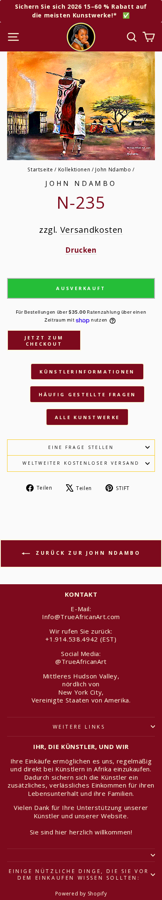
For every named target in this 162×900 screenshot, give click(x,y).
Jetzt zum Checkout (44, 340)
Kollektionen (74, 169)
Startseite (40, 169)
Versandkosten (91, 229)
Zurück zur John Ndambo (87, 552)
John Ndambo (113, 169)
